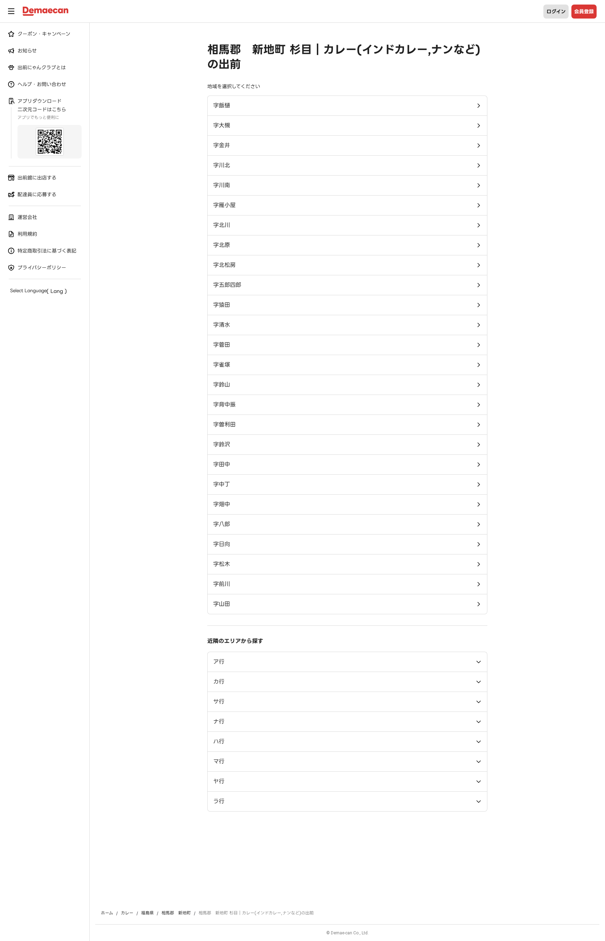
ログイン (556, 11)
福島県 (147, 913)
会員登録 (584, 11)
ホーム (107, 913)
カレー (127, 913)
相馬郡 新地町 (176, 913)
